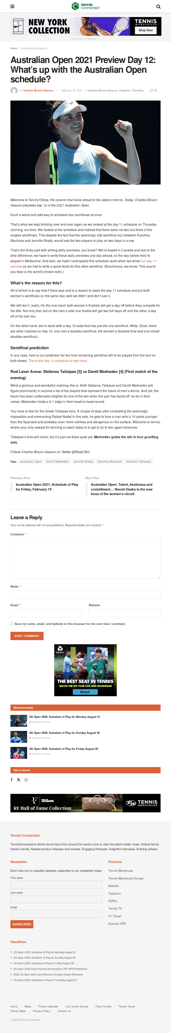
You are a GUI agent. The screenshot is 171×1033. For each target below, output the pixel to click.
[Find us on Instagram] (26, 780)
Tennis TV (115, 908)
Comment (18, 534)
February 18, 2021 (72, 90)
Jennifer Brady (83, 461)
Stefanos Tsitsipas (139, 461)
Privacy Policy (41, 1011)
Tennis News (18, 1011)
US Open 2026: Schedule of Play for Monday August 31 (64, 717)
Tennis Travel (127, 1006)
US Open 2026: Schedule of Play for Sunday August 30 (64, 733)
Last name (16, 892)
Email (15, 605)
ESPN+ (113, 901)
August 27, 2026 (40, 754)
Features (124, 90)
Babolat (113, 886)
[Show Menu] (12, 6)
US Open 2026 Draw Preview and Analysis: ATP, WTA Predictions (50, 968)
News (28, 1006)
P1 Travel (114, 916)
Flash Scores (104, 1006)
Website (94, 605)
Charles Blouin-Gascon (34, 48)
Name (15, 586)
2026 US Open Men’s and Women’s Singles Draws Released (48, 974)
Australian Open (31, 461)
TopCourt (114, 893)
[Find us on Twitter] (18, 779)
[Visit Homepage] (85, 6)
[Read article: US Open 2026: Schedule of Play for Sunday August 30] (18, 737)
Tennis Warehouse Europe (125, 878)
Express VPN (117, 923)
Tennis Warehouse (120, 870)
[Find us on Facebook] (11, 780)
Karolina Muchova (110, 461)
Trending (137, 90)
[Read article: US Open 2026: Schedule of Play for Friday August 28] (18, 753)
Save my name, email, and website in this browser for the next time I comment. (70, 624)
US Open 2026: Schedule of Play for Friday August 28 (63, 749)
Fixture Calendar (48, 1006)
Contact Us (64, 1011)
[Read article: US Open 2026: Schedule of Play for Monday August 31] (18, 721)
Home (13, 48)
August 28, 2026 (40, 722)
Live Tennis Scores (76, 1006)
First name (16, 878)
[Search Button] (158, 6)
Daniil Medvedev (58, 461)
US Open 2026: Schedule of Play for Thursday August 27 (45, 980)
